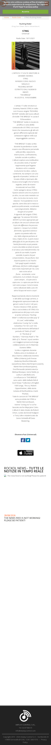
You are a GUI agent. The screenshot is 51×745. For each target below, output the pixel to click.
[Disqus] (25, 595)
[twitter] (28, 442)
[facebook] (23, 442)
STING (25, 30)
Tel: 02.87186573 (25, 728)
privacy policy (32, 6)
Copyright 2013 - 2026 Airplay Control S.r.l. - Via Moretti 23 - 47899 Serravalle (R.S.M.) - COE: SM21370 (26, 738)
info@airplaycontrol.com (25, 731)
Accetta (25, 11)
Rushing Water (25, 24)
